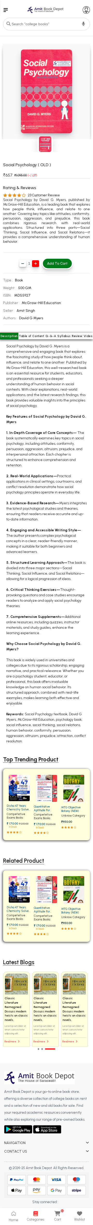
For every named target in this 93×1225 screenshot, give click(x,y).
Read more (11, 1041)
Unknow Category (73, 815)
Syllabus (64, 336)
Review (77, 336)
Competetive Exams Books (16, 815)
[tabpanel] (46, 1009)
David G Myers (31, 318)
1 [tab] (38, 1049)
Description (9, 336)
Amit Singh (26, 310)
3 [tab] (50, 1049)
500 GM (25, 288)
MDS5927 (22, 295)
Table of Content (31, 336)
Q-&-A (50, 336)
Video (88, 336)
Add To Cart (57, 263)
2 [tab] (42, 1049)
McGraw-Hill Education (41, 303)
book (19, 280)
